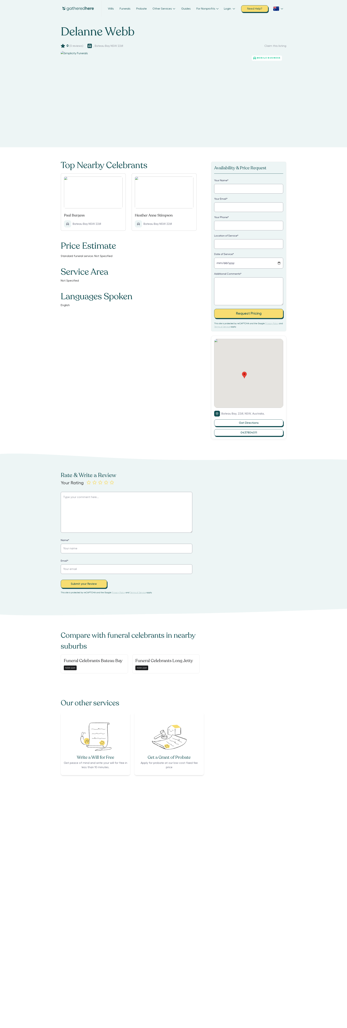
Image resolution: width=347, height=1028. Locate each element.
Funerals (125, 8)
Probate (141, 8)
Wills (111, 8)
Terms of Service (222, 327)
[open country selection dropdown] (278, 9)
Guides (186, 8)
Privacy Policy (272, 323)
